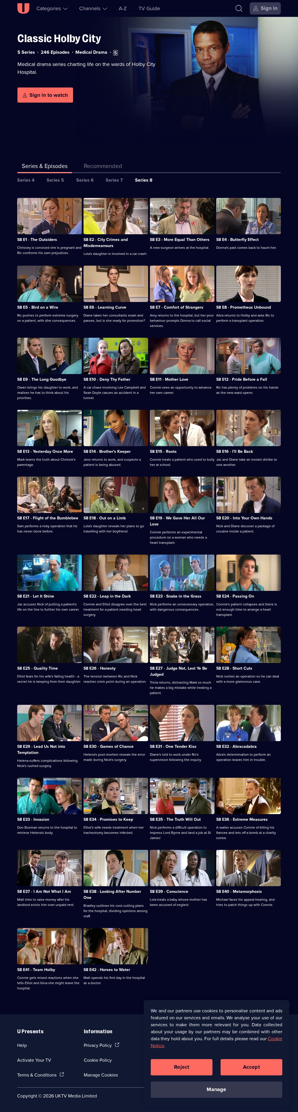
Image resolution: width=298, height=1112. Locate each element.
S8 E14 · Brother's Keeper (107, 451)
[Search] (239, 8)
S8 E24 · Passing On (235, 596)
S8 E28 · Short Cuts (234, 668)
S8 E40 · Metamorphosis (239, 891)
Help (22, 1045)
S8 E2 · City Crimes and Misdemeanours (106, 242)
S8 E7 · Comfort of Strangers (176, 307)
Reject (181, 1067)
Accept (251, 1067)
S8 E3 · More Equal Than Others (180, 239)
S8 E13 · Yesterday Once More (45, 451)
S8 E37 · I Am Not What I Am (44, 891)
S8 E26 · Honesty (100, 668)
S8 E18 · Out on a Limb (105, 518)
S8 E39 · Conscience (169, 891)
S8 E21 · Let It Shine (35, 596)
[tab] (103, 167)
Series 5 (55, 180)
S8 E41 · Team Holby (36, 969)
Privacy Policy (98, 1045)
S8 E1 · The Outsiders (37, 239)
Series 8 (143, 180)
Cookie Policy (98, 1060)
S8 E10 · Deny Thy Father (107, 379)
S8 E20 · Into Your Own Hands (244, 518)
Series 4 (26, 180)
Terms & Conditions (36, 1075)
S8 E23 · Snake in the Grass (175, 596)
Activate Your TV (34, 1060)
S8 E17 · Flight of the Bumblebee (47, 518)
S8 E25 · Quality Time (37, 668)
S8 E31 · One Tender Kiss (173, 746)
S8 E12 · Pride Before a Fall (241, 379)
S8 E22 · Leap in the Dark (107, 596)
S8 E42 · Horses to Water (107, 969)
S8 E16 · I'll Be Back (234, 451)
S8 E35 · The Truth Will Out (175, 819)
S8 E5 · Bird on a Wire (37, 307)
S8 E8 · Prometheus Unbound (243, 307)
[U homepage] (23, 8)
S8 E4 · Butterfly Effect (237, 239)
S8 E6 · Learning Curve (105, 307)
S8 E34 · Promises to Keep (108, 819)
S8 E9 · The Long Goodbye (41, 379)
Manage (216, 1089)
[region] (216, 1053)
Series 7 (114, 180)
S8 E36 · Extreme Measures (242, 819)
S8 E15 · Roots (163, 451)
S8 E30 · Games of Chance (109, 746)
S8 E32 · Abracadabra (236, 746)
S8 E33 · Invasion (33, 819)
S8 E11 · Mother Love (169, 379)
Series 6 (85, 180)
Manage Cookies (101, 1075)
